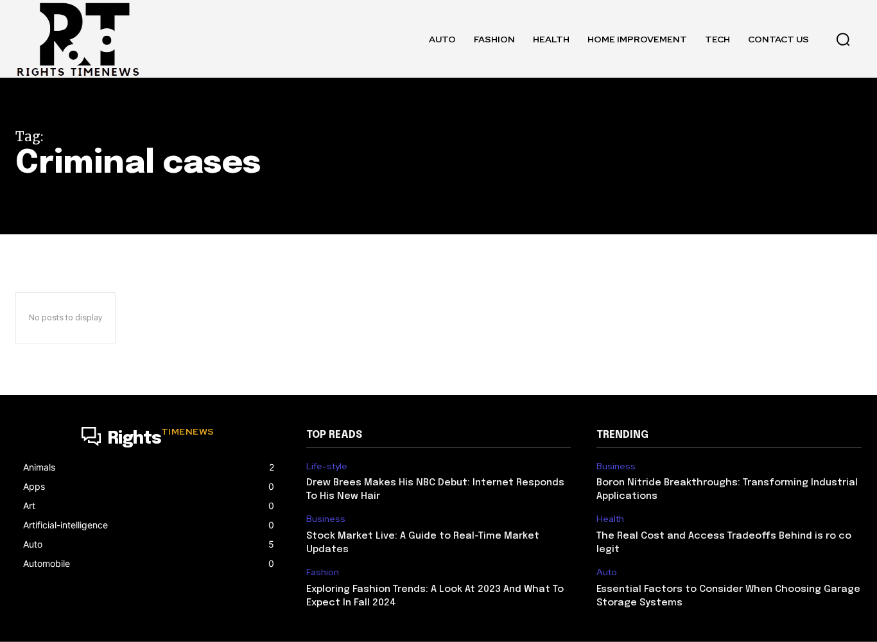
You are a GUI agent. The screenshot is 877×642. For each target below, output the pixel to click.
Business (325, 519)
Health (610, 519)
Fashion (322, 572)
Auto (606, 572)
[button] (843, 39)
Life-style (326, 466)
